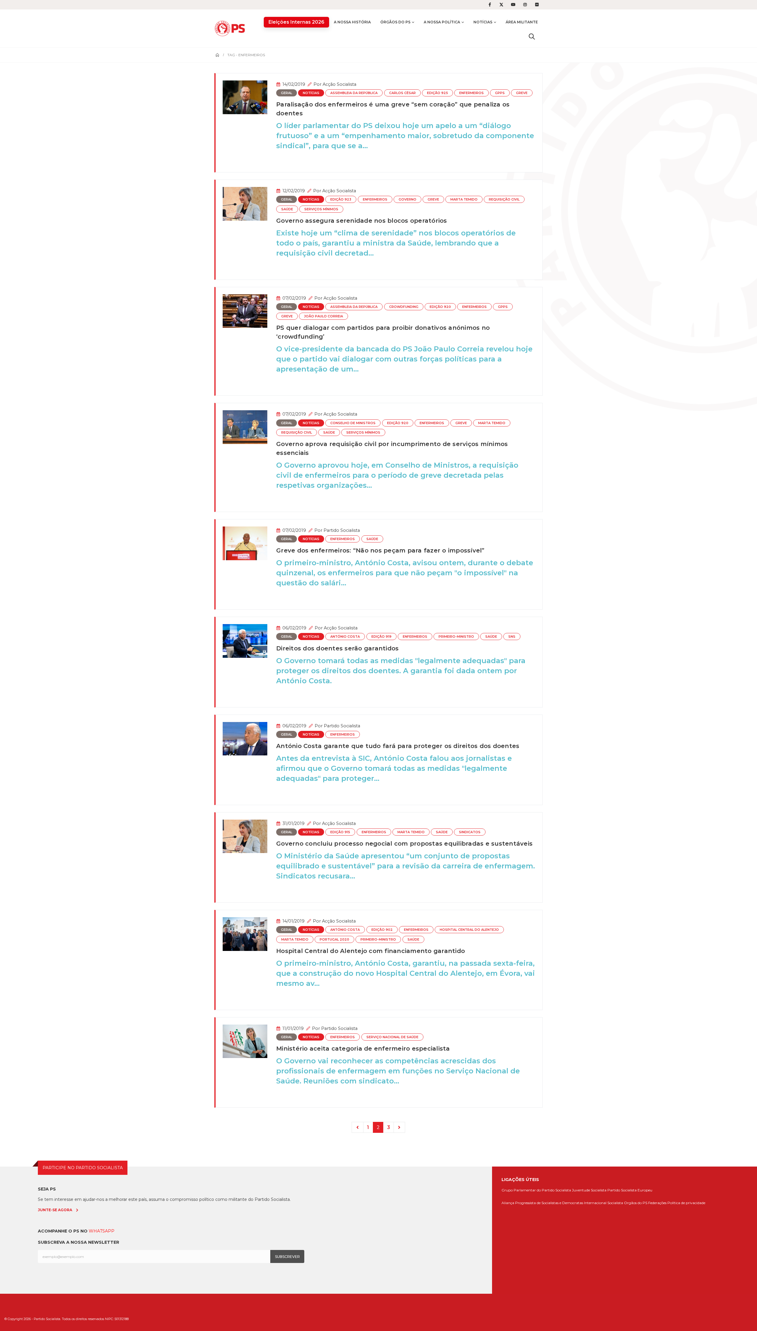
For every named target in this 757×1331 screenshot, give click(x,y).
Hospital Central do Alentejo (469, 930)
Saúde (287, 209)
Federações (657, 1203)
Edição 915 (340, 832)
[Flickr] (537, 5)
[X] (501, 5)
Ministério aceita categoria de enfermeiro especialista (363, 1048)
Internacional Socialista (603, 1203)
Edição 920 (440, 307)
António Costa (345, 637)
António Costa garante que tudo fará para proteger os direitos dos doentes (397, 746)
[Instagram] (525, 5)
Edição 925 (437, 93)
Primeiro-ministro (456, 637)
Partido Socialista (341, 530)
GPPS (500, 93)
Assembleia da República (354, 93)
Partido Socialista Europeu (629, 1190)
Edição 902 (382, 930)
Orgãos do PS (635, 1203)
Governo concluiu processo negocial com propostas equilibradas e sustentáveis (404, 843)
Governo (407, 199)
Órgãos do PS (395, 22)
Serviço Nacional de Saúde (392, 1037)
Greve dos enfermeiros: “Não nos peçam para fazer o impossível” (380, 550)
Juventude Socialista (589, 1190)
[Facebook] (489, 5)
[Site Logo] (231, 28)
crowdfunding (403, 307)
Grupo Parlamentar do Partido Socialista (536, 1190)
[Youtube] (513, 5)
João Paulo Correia (323, 316)
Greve (522, 93)
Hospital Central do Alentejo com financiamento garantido (370, 950)
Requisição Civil (504, 199)
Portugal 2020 (334, 939)
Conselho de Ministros (353, 423)
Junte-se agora (55, 1210)
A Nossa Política (442, 22)
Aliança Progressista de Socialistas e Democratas (542, 1203)
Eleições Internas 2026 (296, 22)
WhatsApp (101, 1231)
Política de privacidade (686, 1203)
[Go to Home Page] (217, 55)
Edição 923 (340, 199)
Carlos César (402, 93)
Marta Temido (464, 199)
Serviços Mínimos (321, 209)
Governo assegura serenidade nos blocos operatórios (361, 220)
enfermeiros (471, 93)
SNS (511, 637)
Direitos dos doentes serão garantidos (337, 648)
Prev (357, 1127)
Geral (286, 93)
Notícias (482, 22)
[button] (532, 36)
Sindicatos (470, 832)
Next (399, 1127)
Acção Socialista (339, 84)
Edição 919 (381, 637)
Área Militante (522, 22)
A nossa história (352, 22)
